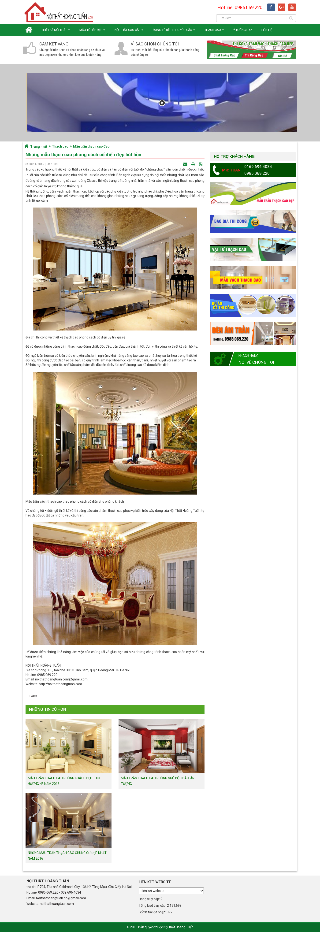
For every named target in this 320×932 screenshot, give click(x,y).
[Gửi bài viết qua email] (185, 164)
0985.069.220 (48, 892)
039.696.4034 (71, 892)
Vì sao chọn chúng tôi (155, 43)
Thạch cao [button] (213, 30)
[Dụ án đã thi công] (253, 305)
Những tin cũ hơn (47, 709)
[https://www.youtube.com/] (292, 7)
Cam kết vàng (53, 43)
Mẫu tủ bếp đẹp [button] (91, 30)
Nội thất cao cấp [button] (128, 30)
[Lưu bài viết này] (201, 164)
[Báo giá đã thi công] (253, 221)
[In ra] (193, 164)
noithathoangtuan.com (57, 904)
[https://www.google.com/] (281, 7)
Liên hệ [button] (266, 30)
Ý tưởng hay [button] (242, 30)
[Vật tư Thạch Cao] (253, 249)
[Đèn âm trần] (253, 333)
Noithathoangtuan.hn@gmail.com (61, 898)
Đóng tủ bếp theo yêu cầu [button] (173, 30)
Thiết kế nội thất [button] (54, 30)
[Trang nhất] (30, 29)
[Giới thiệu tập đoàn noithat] (161, 102)
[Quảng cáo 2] (253, 277)
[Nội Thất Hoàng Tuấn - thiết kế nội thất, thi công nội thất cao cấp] (59, 12)
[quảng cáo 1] (253, 193)
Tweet (33, 696)
